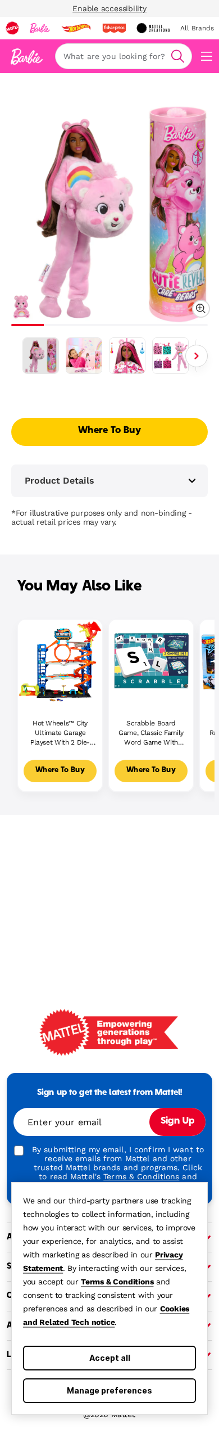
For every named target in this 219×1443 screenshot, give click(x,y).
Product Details (59, 480)
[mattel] (12, 28)
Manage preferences (109, 1390)
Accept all (109, 1358)
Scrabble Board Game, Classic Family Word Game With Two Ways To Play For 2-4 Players (151, 733)
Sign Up (177, 1121)
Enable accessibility (109, 8)
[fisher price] (114, 28)
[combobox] (123, 56)
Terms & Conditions (117, 1281)
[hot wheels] (75, 28)
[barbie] (39, 28)
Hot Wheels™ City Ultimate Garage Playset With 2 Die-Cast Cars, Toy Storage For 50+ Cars (60, 733)
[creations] (153, 28)
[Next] (196, 356)
